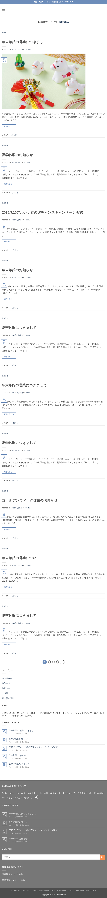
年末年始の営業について (21, 558)
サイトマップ (91, 891)
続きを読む (9, 126)
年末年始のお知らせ (17, 270)
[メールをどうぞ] (36, 797)
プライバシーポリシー (76, 891)
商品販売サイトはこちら (13, 880)
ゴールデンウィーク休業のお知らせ (30, 500)
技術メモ (6, 688)
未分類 (4, 32)
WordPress (7, 678)
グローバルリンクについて (21, 891)
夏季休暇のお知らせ (17, 155)
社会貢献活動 (8, 698)
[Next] (62, 662)
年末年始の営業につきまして (24, 42)
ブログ (34, 891)
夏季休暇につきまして (19, 327)
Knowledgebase (58, 891)
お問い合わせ (44, 891)
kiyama (64, 22)
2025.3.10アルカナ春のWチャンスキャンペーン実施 (42, 212)
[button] (3, 10)
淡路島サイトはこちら (12, 874)
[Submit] (102, 857)
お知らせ (5, 145)
